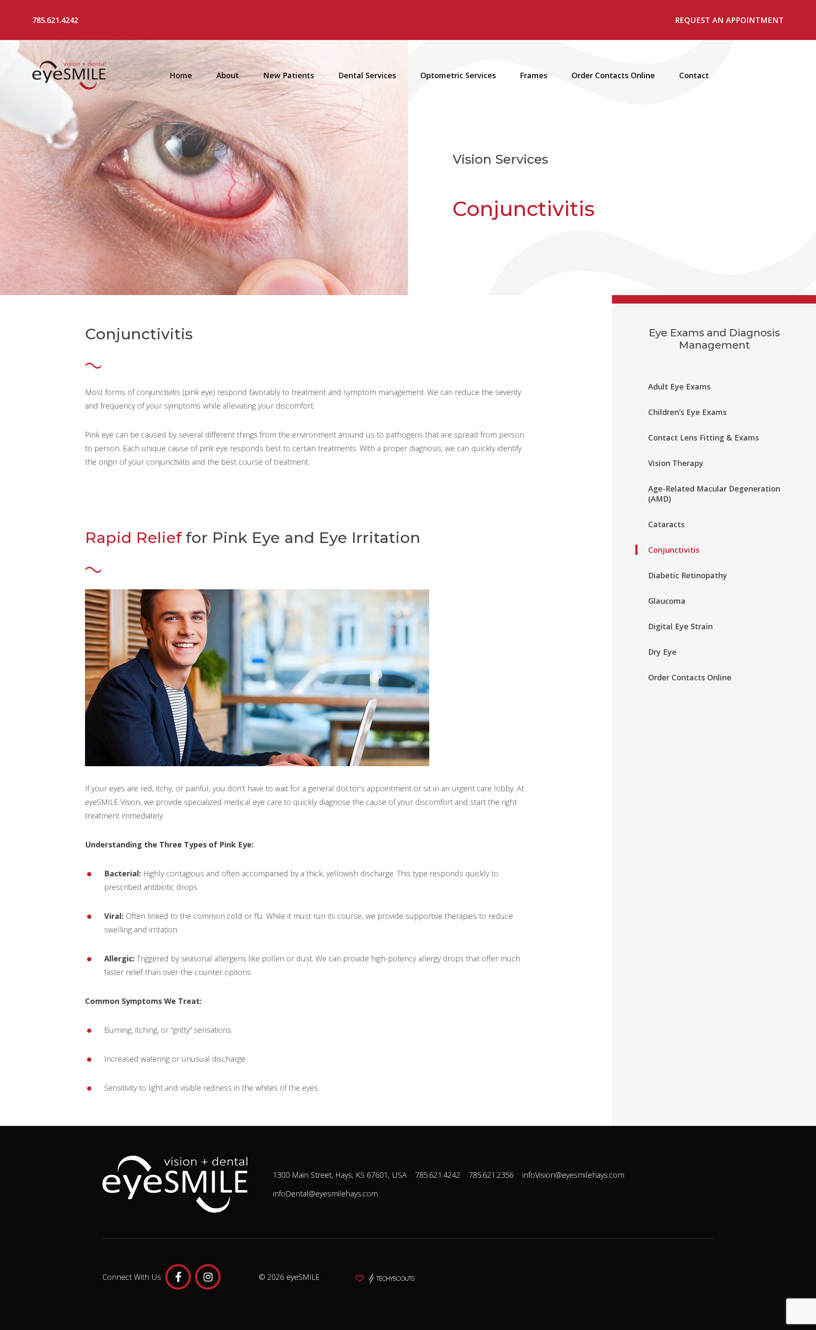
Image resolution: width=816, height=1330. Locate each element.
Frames (533, 75)
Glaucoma (667, 601)
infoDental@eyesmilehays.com (325, 1193)
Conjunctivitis (674, 550)
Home (181, 75)
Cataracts (666, 524)
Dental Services (367, 75)
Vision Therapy (675, 463)
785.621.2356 (491, 1175)
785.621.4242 (55, 20)
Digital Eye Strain (680, 626)
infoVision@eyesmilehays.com (573, 1175)
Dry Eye (662, 652)
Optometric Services (458, 75)
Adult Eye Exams (679, 386)
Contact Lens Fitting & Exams (703, 437)
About (227, 75)
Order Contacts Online (613, 75)
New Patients (288, 75)
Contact (694, 75)
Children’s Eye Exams (687, 412)
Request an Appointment (729, 20)
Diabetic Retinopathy (687, 575)
